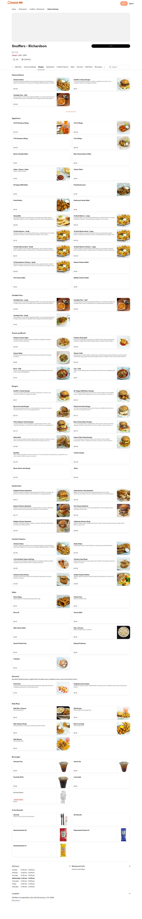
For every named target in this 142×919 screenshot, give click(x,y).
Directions (16, 900)
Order (111, 46)
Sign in (131, 3)
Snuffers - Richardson (37, 9)
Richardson (23, 9)
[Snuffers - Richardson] (15, 2)
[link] (17, 67)
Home (14, 9)
